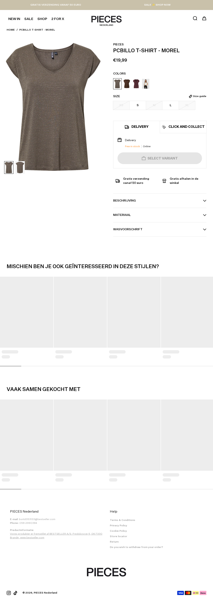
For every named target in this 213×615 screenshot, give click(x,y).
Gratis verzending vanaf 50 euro (55, 5)
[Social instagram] (9, 593)
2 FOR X (57, 19)
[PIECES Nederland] (106, 19)
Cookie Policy (118, 531)
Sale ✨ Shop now (157, 5)
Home (11, 30)
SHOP (42, 19)
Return (114, 542)
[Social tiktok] (15, 593)
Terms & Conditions (122, 520)
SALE (28, 19)
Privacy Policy (118, 525)
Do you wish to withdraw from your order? (136, 547)
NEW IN (14, 19)
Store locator (118, 536)
